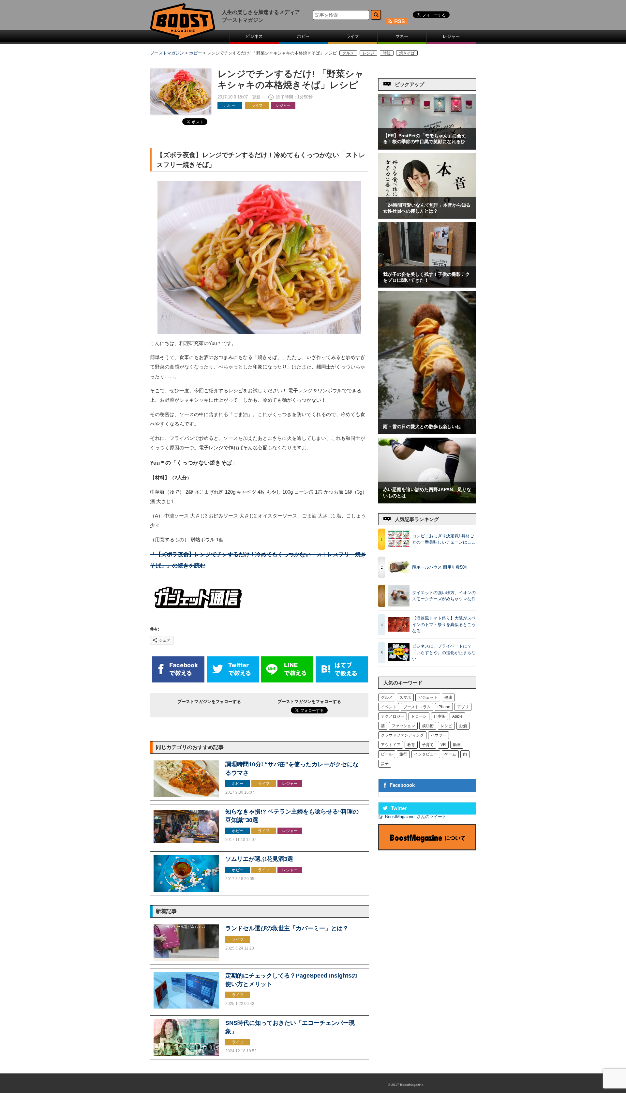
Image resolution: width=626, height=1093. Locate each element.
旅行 (403, 754)
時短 (387, 53)
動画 (457, 744)
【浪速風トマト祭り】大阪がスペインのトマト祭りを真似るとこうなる (444, 624)
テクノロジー (392, 716)
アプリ (463, 707)
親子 (385, 763)
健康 (448, 697)
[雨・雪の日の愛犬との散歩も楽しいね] (427, 432)
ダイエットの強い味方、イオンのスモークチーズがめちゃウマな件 (444, 596)
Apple (457, 716)
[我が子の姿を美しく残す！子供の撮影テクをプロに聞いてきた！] (427, 285)
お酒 (463, 726)
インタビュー (426, 754)
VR (443, 744)
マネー (401, 36)
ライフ (352, 36)
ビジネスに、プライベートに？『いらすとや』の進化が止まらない (444, 652)
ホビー (303, 36)
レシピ (446, 726)
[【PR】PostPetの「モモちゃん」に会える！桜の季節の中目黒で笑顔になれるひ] (427, 147)
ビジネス (254, 36)
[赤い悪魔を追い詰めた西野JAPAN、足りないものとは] (427, 501)
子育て (428, 744)
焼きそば (407, 53)
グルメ (348, 53)
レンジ (368, 53)
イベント (388, 707)
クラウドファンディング (402, 735)
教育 (411, 744)
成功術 (428, 726)
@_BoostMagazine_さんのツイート (412, 816)
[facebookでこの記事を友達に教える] (178, 681)
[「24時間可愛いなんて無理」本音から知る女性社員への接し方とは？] (427, 216)
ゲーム (450, 754)
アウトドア (390, 744)
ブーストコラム (417, 707)
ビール (387, 754)
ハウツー (438, 735)
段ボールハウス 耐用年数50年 (440, 567)
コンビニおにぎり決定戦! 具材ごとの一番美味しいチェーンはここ (444, 539)
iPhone (444, 707)
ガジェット (428, 697)
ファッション (403, 726)
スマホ (405, 697)
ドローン (419, 716)
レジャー (451, 36)
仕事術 (439, 716)
